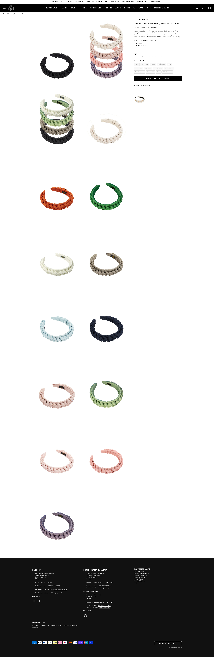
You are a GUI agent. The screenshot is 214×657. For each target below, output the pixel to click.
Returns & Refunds (140, 575)
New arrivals (51, 8)
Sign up (35, 625)
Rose (158, 72)
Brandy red (145, 64)
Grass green (161, 64)
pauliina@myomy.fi (55, 593)
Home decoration (113, 8)
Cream (153, 64)
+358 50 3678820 (104, 606)
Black (136, 64)
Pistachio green (139, 72)
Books (127, 8)
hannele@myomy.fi (60, 589)
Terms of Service (139, 581)
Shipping (144, 57)
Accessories (95, 8)
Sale (73, 8)
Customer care (142, 569)
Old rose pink (169, 68)
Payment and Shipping (141, 573)
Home (5, 14)
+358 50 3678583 (104, 586)
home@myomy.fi (104, 588)
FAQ (135, 583)
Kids (149, 8)
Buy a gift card (139, 572)
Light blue (148, 68)
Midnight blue (158, 68)
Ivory (169, 64)
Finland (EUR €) (166, 643)
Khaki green (138, 68)
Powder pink (150, 72)
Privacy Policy (139, 579)
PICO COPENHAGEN (141, 19)
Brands (64, 8)
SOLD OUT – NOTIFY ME (157, 78)
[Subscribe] (104, 632)
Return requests (139, 577)
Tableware (138, 8)
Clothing (82, 8)
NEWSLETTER (38, 622)
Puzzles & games (161, 8)
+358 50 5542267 (53, 586)
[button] (4, 8)
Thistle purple (167, 72)
